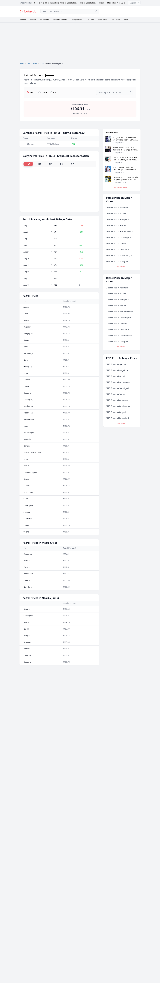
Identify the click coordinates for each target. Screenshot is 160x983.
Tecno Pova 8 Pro (57, 3)
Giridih (26, 629)
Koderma (27, 655)
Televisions (44, 19)
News (126, 19)
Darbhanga (28, 353)
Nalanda (27, 439)
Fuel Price (90, 19)
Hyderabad (28, 574)
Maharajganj (29, 419)
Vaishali (27, 532)
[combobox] (69, 11)
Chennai (27, 567)
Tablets (33, 19)
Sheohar (27, 512)
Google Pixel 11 (40, 3)
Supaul (26, 525)
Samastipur (28, 492)
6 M (61, 164)
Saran (26, 499)
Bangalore (28, 554)
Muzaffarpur (29, 432)
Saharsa (27, 485)
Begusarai (28, 327)
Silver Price (115, 19)
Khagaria (27, 393)
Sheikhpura (28, 505)
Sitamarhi (28, 518)
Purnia (26, 465)
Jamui (26, 373)
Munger (27, 426)
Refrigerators (76, 19)
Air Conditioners (60, 19)
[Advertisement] (121, 11)
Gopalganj (28, 366)
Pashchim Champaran (33, 452)
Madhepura (28, 406)
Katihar (27, 386)
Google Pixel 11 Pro (75, 3)
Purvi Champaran (31, 472)
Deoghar (27, 609)
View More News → (122, 187)
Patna (26, 459)
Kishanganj (28, 399)
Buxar (26, 346)
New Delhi (28, 587)
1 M (39, 164)
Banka (26, 320)
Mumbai (27, 560)
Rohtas (26, 479)
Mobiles (23, 19)
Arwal (26, 313)
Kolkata (27, 580)
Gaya (26, 360)
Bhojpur (27, 340)
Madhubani (28, 413)
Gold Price (102, 19)
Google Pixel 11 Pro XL (95, 3)
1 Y (72, 164)
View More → (122, 266)
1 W (28, 164)
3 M (50, 164)
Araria (26, 307)
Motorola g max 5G (115, 3)
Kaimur (27, 380)
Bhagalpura (28, 333)
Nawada (27, 446)
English (133, 3)
